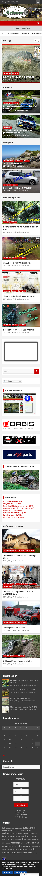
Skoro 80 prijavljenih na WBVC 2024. (19, 296)
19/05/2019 (7, 630)
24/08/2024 (7, 332)
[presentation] (35, 40)
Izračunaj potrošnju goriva (12, 510)
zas (37, 853)
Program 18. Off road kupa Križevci (18, 330)
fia (19, 836)
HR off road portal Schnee (20, 80)
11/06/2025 (7, 265)
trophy (19, 853)
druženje (5, 836)
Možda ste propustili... (14, 526)
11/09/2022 (7, 135)
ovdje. (10, 868)
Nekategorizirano (10, 550)
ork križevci (22, 846)
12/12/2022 (7, 190)
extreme (13, 836)
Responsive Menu (38, 2)
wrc (34, 853)
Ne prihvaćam (20, 872)
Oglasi (26, 160)
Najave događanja (12, 197)
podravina (9, 849)
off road (35, 843)
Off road (7, 41)
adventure (10, 828)
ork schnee (33, 846)
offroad (26, 842)
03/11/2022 (7, 111)
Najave (15, 103)
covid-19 (14, 833)
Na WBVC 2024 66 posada (18, 76)
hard (27, 836)
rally (33, 849)
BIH (35, 828)
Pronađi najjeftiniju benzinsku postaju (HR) (18, 508)
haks (22, 836)
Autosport (8, 87)
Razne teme (30, 550)
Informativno (8, 160)
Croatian (10, 381)
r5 (29, 849)
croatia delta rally (23, 833)
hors (7, 839)
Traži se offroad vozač (12, 163)
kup (3, 843)
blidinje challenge (7, 831)
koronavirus (35, 839)
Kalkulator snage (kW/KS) (12, 515)
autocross (18, 828)
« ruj (3, 755)
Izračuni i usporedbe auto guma (14, 513)
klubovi (24, 839)
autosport (28, 828)
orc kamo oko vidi (9, 846)
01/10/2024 (7, 299)
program (24, 849)
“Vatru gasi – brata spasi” (14, 627)
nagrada (8, 843)
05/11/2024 (7, 80)
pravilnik (16, 849)
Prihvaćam (7, 872)
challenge (6, 833)
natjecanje (15, 843)
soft (14, 852)
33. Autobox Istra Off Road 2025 (17, 263)
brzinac (23, 831)
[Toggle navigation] (4, 23)
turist (25, 853)
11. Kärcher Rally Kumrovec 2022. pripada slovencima (18, 131)
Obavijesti (8, 142)
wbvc (30, 853)
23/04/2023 (7, 166)
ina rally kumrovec (15, 839)
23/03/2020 (7, 597)
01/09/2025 (7, 232)
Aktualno (7, 73)
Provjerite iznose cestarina (12, 504)
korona (29, 839)
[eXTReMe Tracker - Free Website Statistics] (4, 859)
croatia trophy (33, 833)
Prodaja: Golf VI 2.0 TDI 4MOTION (17, 188)
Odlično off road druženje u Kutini (17, 661)
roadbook (6, 852)
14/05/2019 (7, 664)
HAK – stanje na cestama (12, 501)
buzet (29, 831)
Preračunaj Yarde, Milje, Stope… (14, 517)
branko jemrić (16, 831)
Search (36, 371)
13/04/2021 (7, 561)
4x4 (3, 828)
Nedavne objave (11, 676)
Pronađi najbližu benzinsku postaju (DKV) (18, 506)
